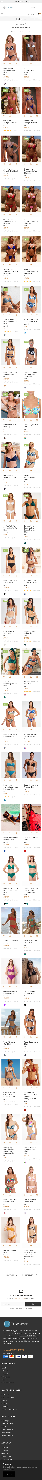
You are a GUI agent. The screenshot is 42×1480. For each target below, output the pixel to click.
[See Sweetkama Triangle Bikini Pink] (10, 100)
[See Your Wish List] (39, 8)
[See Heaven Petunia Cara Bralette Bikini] (31, 560)
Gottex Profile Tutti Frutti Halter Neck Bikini (10, 890)
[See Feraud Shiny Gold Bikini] (10, 1230)
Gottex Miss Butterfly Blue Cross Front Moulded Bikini (8, 1150)
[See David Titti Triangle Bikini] (31, 817)
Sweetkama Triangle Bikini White (29, 70)
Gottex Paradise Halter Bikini (30, 1201)
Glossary (4, 1380)
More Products (28, 1275)
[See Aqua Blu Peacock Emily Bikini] (31, 611)
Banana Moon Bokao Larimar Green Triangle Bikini (29, 529)
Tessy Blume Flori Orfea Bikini (30, 942)
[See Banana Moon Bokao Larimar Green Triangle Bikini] (31, 506)
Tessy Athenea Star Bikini (9, 1043)
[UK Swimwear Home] (8, 7)
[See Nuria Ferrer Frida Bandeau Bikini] (10, 1179)
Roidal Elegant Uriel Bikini (31, 1043)
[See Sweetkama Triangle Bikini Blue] (31, 100)
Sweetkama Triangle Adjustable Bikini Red (10, 221)
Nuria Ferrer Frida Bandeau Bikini (10, 1201)
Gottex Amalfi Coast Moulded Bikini (9, 70)
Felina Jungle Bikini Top (31, 426)
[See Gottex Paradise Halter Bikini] (31, 1179)
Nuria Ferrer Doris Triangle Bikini (10, 373)
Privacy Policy (6, 1456)
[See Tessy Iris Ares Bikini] (10, 920)
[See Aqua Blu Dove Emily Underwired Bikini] (10, 299)
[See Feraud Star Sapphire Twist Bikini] (31, 455)
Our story (4, 1447)
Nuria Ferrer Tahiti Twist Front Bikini (30, 735)
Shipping (4, 1406)
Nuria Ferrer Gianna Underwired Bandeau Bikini (10, 787)
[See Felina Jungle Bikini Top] (31, 404)
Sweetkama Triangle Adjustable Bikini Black (31, 271)
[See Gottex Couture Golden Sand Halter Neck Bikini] (10, 1072)
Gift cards (4, 1371)
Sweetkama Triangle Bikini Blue (31, 122)
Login (33, 14)
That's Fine (9, 1474)
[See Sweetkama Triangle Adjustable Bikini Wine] (31, 149)
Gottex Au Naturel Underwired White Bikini (10, 528)
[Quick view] (11, 63)
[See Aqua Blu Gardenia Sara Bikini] (31, 661)
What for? (11, 1469)
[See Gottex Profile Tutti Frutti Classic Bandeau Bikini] (31, 868)
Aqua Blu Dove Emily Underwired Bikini (9, 321)
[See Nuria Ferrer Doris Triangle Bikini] (10, 352)
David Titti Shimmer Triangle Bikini (31, 786)
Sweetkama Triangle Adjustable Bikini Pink (31, 221)
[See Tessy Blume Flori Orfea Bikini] (31, 920)
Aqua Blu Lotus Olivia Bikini (8, 632)
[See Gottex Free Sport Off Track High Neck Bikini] (31, 352)
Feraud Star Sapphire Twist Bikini (29, 477)
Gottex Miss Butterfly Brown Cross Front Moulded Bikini (30, 1253)
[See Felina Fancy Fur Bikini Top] (10, 404)
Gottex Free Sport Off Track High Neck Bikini (31, 374)
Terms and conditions (9, 1409)
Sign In (3, 1427)
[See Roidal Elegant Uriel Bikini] (31, 1022)
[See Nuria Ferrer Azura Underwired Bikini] (31, 299)
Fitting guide (5, 1377)
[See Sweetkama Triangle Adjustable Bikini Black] (31, 249)
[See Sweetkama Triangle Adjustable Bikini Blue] (10, 249)
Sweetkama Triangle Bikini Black (10, 170)
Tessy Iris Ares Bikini (10, 941)
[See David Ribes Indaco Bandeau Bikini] (10, 817)
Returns (4, 1403)
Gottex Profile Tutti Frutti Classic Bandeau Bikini (31, 890)
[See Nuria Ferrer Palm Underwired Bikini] (10, 714)
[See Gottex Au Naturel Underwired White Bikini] (10, 506)
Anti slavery (5, 1453)
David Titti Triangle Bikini (31, 838)
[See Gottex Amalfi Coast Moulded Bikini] (10, 48)
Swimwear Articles (7, 1383)
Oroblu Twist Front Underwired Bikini (10, 992)
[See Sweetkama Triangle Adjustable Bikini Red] (10, 199)
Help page (5, 1421)
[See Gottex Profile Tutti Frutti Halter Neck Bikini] (10, 868)
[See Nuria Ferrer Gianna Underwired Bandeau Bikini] (10, 765)
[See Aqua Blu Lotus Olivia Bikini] (10, 611)
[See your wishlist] (4, 63)
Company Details (7, 1397)
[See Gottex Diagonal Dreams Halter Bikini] (31, 1127)
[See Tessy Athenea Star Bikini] (10, 1022)
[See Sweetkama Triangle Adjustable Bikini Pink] (31, 199)
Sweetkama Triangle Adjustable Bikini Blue (10, 271)
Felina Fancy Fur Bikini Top (9, 426)
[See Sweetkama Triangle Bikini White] (31, 48)
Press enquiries (6, 1459)
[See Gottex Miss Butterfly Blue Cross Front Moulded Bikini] (10, 1127)
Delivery (4, 1400)
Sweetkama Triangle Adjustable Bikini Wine (31, 171)
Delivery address (7, 1430)
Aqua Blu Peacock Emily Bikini (30, 632)
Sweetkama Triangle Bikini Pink (10, 122)
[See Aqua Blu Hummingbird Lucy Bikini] (10, 661)
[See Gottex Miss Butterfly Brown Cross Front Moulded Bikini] (31, 1230)
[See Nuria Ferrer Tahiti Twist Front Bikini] (31, 714)
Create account (7, 1424)
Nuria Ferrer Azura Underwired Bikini (31, 320)
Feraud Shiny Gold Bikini (10, 1251)
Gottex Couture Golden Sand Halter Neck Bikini (9, 1094)
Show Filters (20, 24)
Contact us (5, 1394)
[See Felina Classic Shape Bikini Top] (10, 455)
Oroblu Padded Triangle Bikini (29, 992)
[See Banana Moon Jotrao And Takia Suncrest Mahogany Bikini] (31, 1072)
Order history (6, 1433)
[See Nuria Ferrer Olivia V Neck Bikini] (10, 560)
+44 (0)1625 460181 (14, 1350)
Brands (3, 1368)
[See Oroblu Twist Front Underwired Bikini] (10, 971)
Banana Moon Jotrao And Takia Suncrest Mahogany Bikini (30, 1095)
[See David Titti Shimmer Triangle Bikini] (31, 765)
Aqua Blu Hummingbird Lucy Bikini (10, 684)
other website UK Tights (28, 1336)
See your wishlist (7, 1436)
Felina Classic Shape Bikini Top (9, 476)
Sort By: (13, 31)
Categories (5, 1374)
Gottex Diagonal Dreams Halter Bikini (30, 1149)
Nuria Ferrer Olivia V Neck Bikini (10, 581)
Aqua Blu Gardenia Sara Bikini (31, 683)
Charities (4, 1450)
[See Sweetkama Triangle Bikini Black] (10, 149)
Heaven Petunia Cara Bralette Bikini (31, 581)
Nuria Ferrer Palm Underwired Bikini (10, 735)
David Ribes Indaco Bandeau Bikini (10, 838)
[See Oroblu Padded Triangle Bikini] (31, 971)
